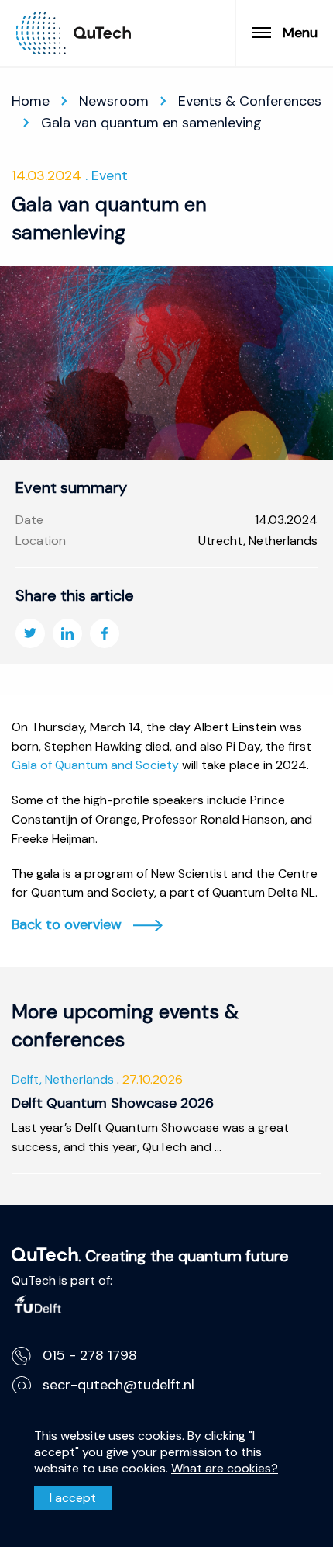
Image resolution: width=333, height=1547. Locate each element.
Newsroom (114, 101)
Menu (300, 32)
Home (31, 101)
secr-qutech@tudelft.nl (118, 1384)
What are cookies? (224, 1468)
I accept (73, 1498)
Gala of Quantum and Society (95, 765)
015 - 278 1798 (90, 1355)
